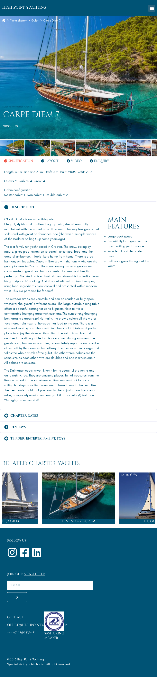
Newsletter (34, 574)
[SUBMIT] (17, 597)
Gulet (5, 106)
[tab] (18, 160)
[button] (151, 8)
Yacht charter (18, 20)
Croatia (28, 106)
